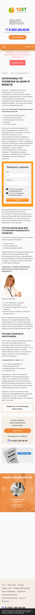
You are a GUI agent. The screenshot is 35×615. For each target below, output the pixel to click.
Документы (21, 591)
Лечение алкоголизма (9, 598)
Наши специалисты (8, 591)
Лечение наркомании (9, 595)
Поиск (28, 47)
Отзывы (21, 585)
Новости (22, 598)
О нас (4, 585)
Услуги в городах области (19, 73)
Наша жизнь (11, 585)
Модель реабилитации (22, 588)
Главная (5, 73)
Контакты (5, 601)
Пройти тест (17, 62)
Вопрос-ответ (7, 588)
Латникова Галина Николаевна (17, 500)
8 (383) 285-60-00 (19, 29)
